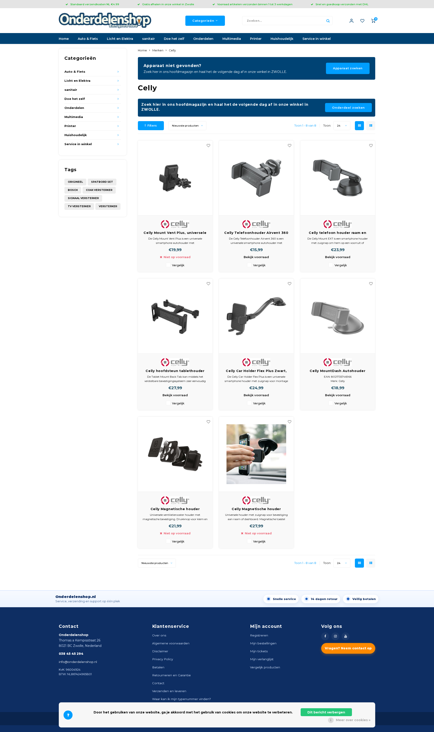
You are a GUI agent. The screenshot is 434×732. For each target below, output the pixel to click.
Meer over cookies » (353, 720)
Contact (158, 683)
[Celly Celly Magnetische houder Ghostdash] (256, 454)
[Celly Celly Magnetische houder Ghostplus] (175, 454)
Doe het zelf (174, 39)
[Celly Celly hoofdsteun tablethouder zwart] (175, 316)
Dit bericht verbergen (326, 712)
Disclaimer (160, 651)
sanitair (148, 39)
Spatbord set (102, 181)
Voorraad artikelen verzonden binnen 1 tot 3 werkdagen (254, 4)
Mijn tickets (259, 651)
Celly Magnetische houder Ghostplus (175, 509)
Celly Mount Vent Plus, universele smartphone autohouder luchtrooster (175, 233)
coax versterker (99, 190)
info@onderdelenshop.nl (78, 662)
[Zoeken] (328, 20)
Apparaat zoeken (348, 68)
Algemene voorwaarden (170, 643)
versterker (108, 206)
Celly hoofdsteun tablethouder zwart (175, 371)
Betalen (158, 667)
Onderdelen (203, 39)
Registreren (259, 635)
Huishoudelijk (282, 39)
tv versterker (79, 206)
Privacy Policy (162, 659)
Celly (172, 50)
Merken (157, 50)
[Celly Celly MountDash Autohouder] (337, 316)
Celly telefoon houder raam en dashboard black (337, 233)
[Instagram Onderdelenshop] (335, 636)
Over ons (159, 635)
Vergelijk (178, 265)
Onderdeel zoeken (348, 107)
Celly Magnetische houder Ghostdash (256, 509)
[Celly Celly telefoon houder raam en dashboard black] (337, 178)
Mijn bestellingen (263, 643)
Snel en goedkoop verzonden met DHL (342, 4)
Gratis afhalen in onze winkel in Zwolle (168, 4)
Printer (256, 39)
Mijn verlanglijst (262, 659)
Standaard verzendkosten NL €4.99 (94, 4)
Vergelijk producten (265, 667)
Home (64, 39)
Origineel (75, 181)
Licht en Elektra (120, 39)
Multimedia (231, 39)
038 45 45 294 (71, 653)
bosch (73, 190)
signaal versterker (83, 198)
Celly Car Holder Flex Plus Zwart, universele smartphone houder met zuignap (256, 371)
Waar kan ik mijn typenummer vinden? (181, 699)
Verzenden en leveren (169, 691)
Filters (152, 125)
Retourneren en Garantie (171, 675)
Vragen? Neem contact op (348, 648)
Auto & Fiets (88, 39)
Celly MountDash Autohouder (337, 371)
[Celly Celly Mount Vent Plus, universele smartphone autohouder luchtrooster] (175, 178)
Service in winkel (316, 39)
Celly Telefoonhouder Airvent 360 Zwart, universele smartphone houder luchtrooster (256, 233)
